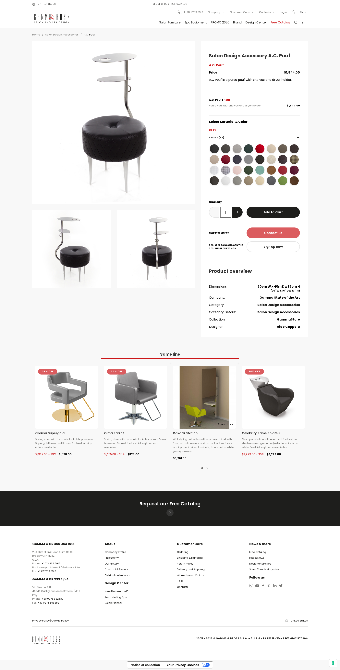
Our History (112, 564)
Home (36, 34)
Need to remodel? (116, 591)
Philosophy (112, 558)
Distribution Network (117, 575)
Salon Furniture (170, 22)
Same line (170, 354)
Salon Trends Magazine (264, 569)
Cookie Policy (60, 620)
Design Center (256, 22)
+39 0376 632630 (52, 599)
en (301, 12)
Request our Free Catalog (170, 4)
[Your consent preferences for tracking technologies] (333, 663)
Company (214, 12)
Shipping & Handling (190, 558)
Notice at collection (145, 665)
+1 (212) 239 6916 (192, 12)
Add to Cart (273, 212)
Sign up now (273, 246)
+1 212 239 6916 (51, 563)
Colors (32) (216, 137)
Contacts (265, 12)
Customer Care (240, 12)
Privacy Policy (41, 620)
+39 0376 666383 (48, 603)
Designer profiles (260, 564)
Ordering (182, 552)
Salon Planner (113, 603)
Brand (237, 22)
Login (283, 12)
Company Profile (115, 552)
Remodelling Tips (116, 597)
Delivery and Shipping (191, 569)
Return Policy (185, 564)
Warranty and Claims (190, 575)
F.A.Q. (180, 581)
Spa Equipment (196, 22)
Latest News (256, 558)
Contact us (273, 233)
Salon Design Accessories (62, 34)
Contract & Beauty (116, 569)
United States (47, 4)
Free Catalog (280, 22)
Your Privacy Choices (182, 665)
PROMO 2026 (220, 22)
